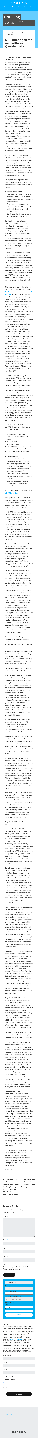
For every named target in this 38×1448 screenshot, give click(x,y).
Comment (7, 1216)
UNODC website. (11, 493)
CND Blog (12, 17)
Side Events (10, 1169)
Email (5, 1248)
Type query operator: (11, 1291)
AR (5, 7)
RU (31, 7)
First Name (6, 1362)
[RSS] (25, 3)
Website (5, 1256)
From (6, 1305)
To (6, 1309)
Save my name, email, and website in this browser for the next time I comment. (19, 1268)
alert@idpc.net (8, 1336)
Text (6, 1387)
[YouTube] (22, 3)
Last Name (6, 1369)
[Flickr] (20, 3)
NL (24, 7)
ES (15, 7)
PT (28, 7)
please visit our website (16, 1339)
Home (7, 33)
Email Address (7, 1355)
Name (5, 1240)
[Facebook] (12, 3)
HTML (6, 1383)
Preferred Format (9, 1379)
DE (8, 7)
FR (18, 7)
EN (12, 7)
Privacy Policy (7, 1414)
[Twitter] (14, 3)
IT (21, 7)
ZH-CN (19, 9)
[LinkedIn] (17, 3)
